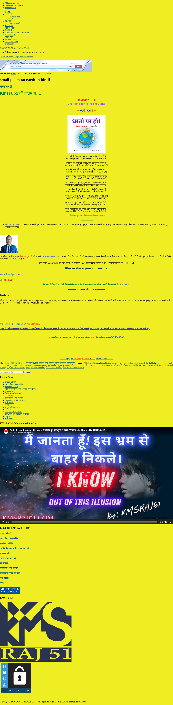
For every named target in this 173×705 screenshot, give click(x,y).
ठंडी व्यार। (9, 398)
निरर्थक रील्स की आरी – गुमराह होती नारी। (20, 377)
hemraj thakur (93, 351)
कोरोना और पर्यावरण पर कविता (59, 353)
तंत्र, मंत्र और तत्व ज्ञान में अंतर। (17, 402)
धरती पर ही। (7, 86)
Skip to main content (13, 3)
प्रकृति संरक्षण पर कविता (16, 356)
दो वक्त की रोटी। (11, 370)
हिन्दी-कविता (49, 351)
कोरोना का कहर (76, 353)
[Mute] (165, 510)
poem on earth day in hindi (144, 351)
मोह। (7, 393)
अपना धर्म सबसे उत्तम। (13, 395)
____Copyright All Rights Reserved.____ (86, 347)
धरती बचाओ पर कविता (109, 353)
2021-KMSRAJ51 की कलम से (22, 351)
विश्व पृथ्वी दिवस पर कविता (35, 356)
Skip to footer (10, 8)
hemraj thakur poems (108, 351)
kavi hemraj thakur (125, 351)
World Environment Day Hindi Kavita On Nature (27, 353)
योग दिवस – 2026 (11, 375)
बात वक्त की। (10, 379)
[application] (86, 464)
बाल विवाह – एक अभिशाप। (15, 386)
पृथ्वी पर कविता (144, 353)
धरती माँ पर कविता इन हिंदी (128, 353)
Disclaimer (4, 686)
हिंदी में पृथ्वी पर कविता (54, 356)
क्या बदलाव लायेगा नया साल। (16, 388)
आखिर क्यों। (9, 407)
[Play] (3, 510)
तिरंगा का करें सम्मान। (13, 382)
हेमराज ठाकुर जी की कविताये (73, 356)
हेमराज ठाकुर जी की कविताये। (66, 351)
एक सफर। (9, 384)
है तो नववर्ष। (9, 391)
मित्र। (7, 404)
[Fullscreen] (169, 510)
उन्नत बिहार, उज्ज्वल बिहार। (15, 373)
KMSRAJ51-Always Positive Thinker (15, 48)
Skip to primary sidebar (14, 5)
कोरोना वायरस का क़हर (91, 353)
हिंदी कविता (39, 351)
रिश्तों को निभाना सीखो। (14, 400)
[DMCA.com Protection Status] (16, 681)
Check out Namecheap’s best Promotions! (16, 57)
